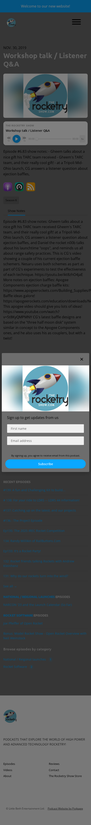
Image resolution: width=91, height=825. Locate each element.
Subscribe (45, 464)
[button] (82, 359)
